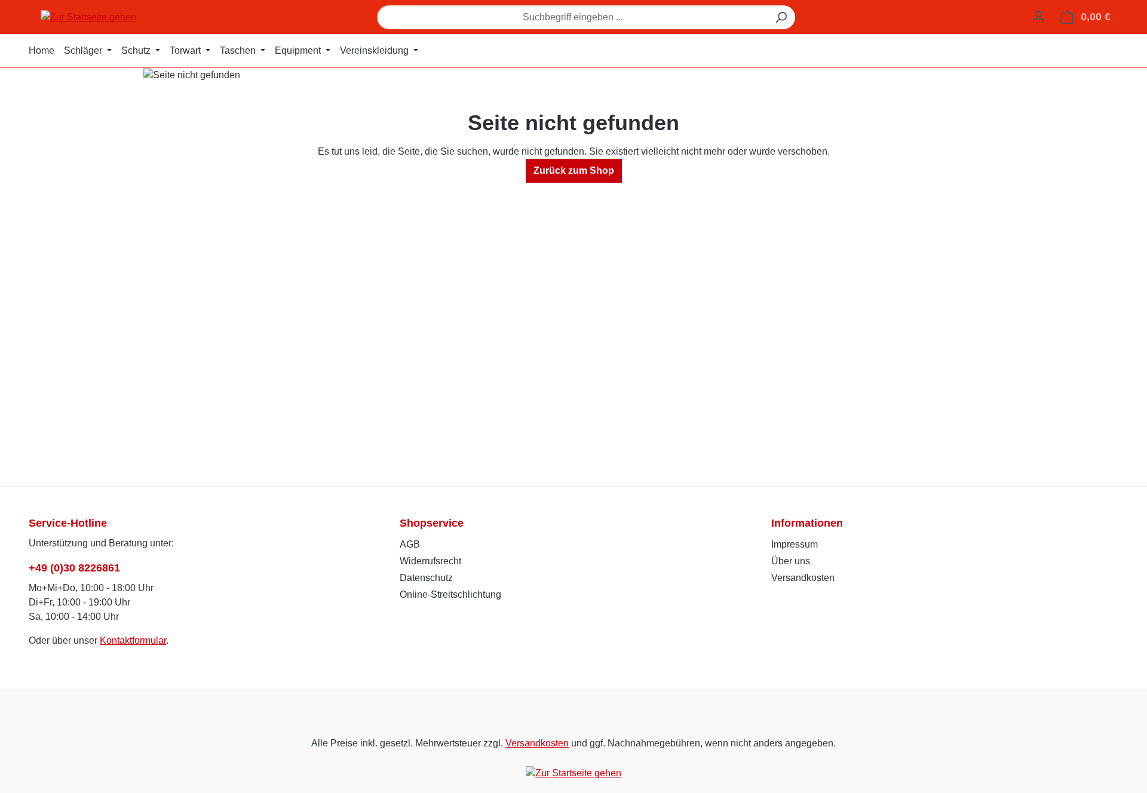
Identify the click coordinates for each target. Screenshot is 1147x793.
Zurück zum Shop (573, 170)
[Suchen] (781, 17)
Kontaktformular (133, 640)
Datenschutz (426, 578)
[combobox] (572, 17)
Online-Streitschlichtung (450, 594)
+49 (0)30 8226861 (74, 568)
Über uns (790, 561)
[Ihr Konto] (1038, 17)
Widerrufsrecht (430, 561)
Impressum (794, 544)
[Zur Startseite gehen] (88, 17)
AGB (410, 544)
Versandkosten (803, 578)
